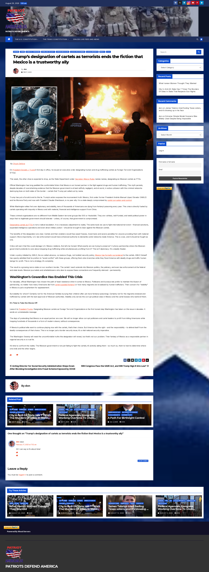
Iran (11, 503)
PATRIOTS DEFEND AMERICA (17, 31)
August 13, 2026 (117, 513)
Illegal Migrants (92, 51)
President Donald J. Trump (24, 170)
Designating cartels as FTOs (21, 225)
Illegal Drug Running (78, 51)
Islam (17, 503)
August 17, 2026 (68, 513)
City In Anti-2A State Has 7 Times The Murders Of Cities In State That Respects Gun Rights (30, 418)
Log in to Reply (143, 460)
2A (11, 409)
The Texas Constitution (55, 39)
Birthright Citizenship (129, 412)
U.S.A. (108, 51)
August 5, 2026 (166, 513)
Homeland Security (48, 51)
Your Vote (20, 412)
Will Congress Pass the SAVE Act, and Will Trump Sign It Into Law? (114, 366)
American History (114, 412)
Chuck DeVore (19, 164)
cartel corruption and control (119, 200)
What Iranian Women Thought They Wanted (177, 83)
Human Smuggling (63, 51)
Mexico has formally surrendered (109, 255)
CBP (67, 409)
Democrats (124, 503)
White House (63, 412)
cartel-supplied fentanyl (65, 285)
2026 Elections (114, 503)
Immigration (92, 409)
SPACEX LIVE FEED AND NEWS (86, 39)
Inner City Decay (40, 409)
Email (160, 170)
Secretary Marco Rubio (85, 179)
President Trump (26, 309)
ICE (71, 409)
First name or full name (167, 162)
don (25, 69)
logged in (22, 475)
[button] (197, 39)
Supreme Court (127, 415)
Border (16, 51)
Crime (22, 51)
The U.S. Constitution (26, 39)
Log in (161, 151)
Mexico (102, 51)
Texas (132, 503)
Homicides (22, 409)
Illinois (30, 409)
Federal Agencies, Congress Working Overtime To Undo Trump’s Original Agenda (76, 418)
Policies (12, 412)
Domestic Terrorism (33, 51)
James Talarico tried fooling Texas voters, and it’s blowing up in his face (129, 509)
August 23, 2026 (18, 513)
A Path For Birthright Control (126, 417)
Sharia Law (24, 503)
